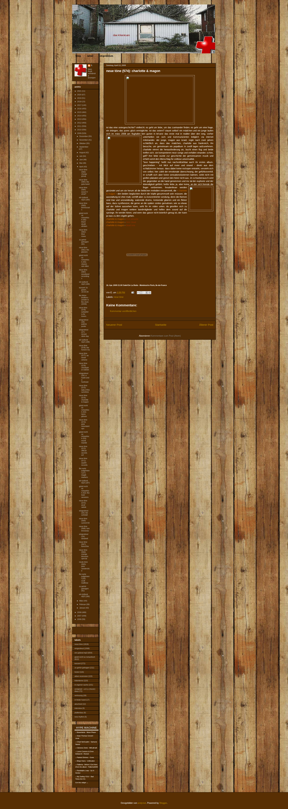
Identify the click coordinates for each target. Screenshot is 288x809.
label (90, 56)
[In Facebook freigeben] (146, 292)
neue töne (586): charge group (83, 173)
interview (78, 708)
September (83, 147)
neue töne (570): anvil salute (83, 504)
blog (78, 56)
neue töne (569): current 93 (84, 521)
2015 (79, 112)
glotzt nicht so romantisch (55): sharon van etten (84, 260)
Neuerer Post (114, 324)
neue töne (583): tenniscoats (84, 206)
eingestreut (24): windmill (83, 536)
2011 (79, 126)
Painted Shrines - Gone (85, 757)
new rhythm (79, 717)
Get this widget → (81, 782)
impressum (106, 56)
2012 (79, 123)
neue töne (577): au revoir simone (84, 356)
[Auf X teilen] (144, 292)
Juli (81, 156)
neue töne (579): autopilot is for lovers (83, 312)
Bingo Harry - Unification (86, 761)
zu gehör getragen (82, 668)
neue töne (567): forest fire (84, 544)
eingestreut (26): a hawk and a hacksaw (84, 377)
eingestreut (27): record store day (84, 333)
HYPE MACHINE (86, 727)
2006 (79, 619)
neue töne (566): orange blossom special (83, 554)
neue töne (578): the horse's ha (84, 348)
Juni (81, 160)
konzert (78, 663)
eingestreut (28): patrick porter (83, 323)
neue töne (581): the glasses (84, 250)
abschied (78, 704)
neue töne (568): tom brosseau (84, 528)
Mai (81, 163)
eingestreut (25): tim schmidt (83, 513)
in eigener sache (81, 685)
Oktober (82, 143)
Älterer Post (206, 324)
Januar (82, 608)
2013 (79, 119)
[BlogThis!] (141, 292)
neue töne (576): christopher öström (84, 366)
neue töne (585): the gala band (84, 182)
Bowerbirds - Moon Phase (86, 732)
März (81, 601)
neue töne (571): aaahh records (83, 461)
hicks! (77, 672)
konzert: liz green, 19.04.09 (83, 290)
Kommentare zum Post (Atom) (166, 335)
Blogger (163, 803)
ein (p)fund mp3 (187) (84, 482)
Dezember (83, 136)
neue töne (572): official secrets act (83, 450)
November (83, 140)
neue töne (118, 297)
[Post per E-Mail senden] (132, 292)
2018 (79, 102)
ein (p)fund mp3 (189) (84, 283)
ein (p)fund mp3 (81, 653)
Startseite (160, 324)
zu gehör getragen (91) (84, 588)
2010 (79, 130)
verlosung (79, 695)
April (81, 167)
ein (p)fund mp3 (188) (84, 341)
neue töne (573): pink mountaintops (84, 424)
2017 (79, 105)
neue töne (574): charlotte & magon (84, 398)
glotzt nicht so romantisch (85, 657)
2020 (79, 95)
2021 (79, 91)
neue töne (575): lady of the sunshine (84, 389)
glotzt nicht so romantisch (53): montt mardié (84, 437)
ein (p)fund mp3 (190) (84, 198)
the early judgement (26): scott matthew (84, 578)
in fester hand (80, 700)
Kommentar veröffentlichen (123, 311)
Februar (82, 604)
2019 (79, 98)
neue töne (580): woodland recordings (84, 274)
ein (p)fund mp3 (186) (84, 595)
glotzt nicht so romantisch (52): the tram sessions (84, 491)
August (82, 153)
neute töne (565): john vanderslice (84, 566)
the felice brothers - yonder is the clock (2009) (84, 299)
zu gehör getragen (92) (84, 242)
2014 (79, 116)
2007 (79, 616)
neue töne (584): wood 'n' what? (83, 191)
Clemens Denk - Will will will (87, 748)
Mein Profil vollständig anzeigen (92, 73)
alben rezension (81, 676)
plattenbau (79, 713)
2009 (79, 133)
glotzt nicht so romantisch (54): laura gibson (84, 410)
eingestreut (79, 648)
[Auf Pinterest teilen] (149, 292)
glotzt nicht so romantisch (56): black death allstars (84, 219)
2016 (79, 109)
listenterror (79, 681)
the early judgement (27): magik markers (84, 472)
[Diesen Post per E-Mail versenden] (138, 292)
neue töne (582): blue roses (83, 233)
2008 (79, 612)
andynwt (142, 803)
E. (92, 65)
